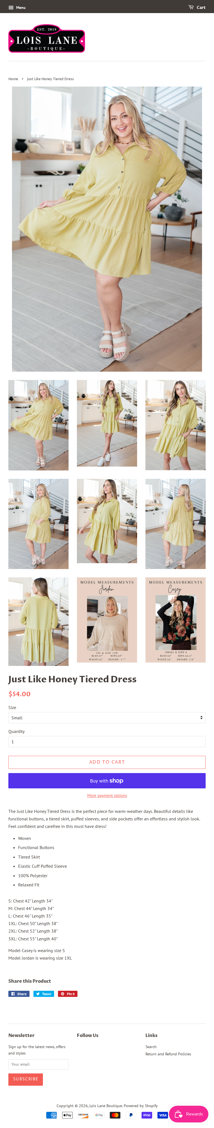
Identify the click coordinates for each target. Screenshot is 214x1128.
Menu (20, 7)
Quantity (16, 731)
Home (13, 79)
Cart (201, 7)
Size (12, 707)
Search (151, 1046)
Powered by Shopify (141, 1105)
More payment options (107, 795)
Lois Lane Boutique (105, 1105)
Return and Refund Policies (168, 1053)
